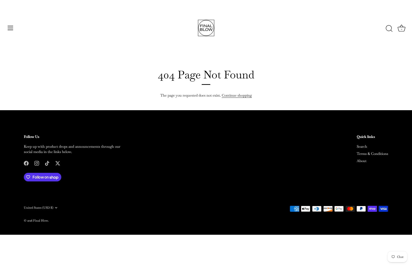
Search (362, 146)
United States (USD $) (38, 208)
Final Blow (40, 220)
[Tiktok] (47, 163)
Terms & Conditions (372, 153)
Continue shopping (237, 95)
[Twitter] (57, 163)
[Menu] (10, 28)
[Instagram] (36, 163)
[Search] (389, 28)
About (361, 160)
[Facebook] (26, 163)
